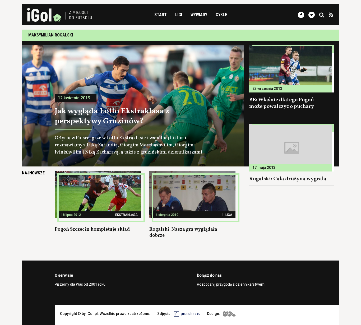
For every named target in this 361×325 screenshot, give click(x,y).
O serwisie (64, 275)
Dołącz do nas (209, 275)
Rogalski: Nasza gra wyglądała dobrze (183, 232)
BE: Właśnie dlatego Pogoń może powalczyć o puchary (281, 103)
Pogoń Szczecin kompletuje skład (92, 229)
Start (160, 14)
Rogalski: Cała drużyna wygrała (287, 179)
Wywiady (199, 14)
